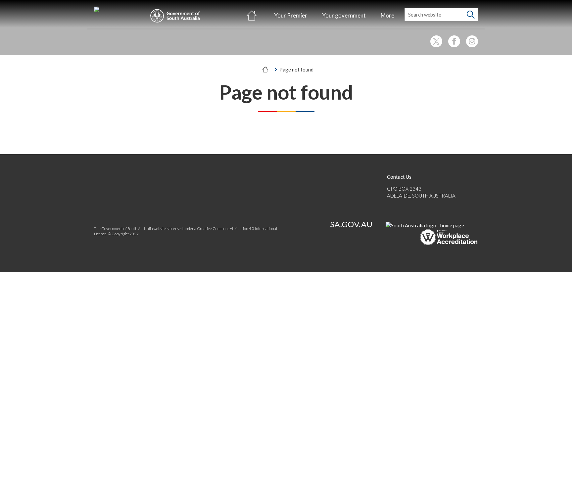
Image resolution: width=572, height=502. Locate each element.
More (387, 15)
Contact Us (399, 177)
